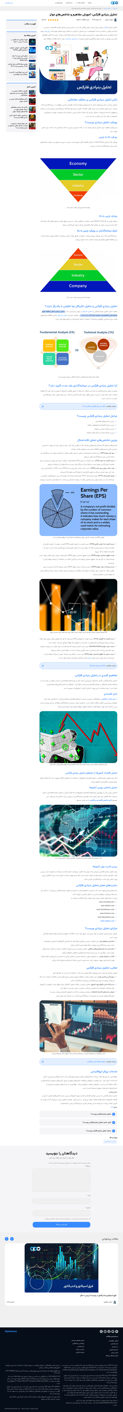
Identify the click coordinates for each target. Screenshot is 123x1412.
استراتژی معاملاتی (71, 39)
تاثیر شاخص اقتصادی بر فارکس (101, 800)
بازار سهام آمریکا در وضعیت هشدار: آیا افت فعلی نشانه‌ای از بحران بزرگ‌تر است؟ (17, 126)
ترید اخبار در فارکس (108, 699)
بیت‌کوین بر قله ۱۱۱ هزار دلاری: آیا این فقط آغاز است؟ (18, 116)
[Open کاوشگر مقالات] (76, 3)
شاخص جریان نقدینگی (97, 665)
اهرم (89, 658)
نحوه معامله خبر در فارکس (96, 1061)
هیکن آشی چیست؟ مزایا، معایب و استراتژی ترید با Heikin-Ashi (19, 58)
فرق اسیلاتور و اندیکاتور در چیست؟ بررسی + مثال (19, 41)
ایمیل (88, 1208)
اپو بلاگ (115, 8)
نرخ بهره (47, 31)
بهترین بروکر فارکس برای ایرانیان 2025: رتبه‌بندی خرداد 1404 (17, 65)
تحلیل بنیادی (107, 8)
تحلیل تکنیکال (87, 311)
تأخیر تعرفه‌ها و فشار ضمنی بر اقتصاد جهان (18, 100)
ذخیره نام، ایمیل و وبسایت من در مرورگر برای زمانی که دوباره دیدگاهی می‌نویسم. (66, 1219)
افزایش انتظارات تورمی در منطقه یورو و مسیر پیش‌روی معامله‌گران (18, 93)
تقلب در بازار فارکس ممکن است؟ (93, 406)
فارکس (105, 27)
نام (88, 1196)
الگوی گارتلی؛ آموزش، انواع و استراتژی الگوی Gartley (18, 49)
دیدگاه (87, 1166)
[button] (6, 1239)
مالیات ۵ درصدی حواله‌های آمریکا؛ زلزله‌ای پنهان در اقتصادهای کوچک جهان (19, 109)
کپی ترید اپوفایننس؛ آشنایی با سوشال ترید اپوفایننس (18, 73)
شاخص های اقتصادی (110, 1142)
